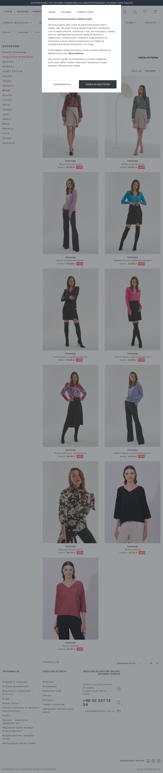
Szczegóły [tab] (66, 12)
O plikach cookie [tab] (85, 12)
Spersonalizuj (62, 84)
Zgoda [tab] (52, 12)
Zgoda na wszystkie (97, 84)
